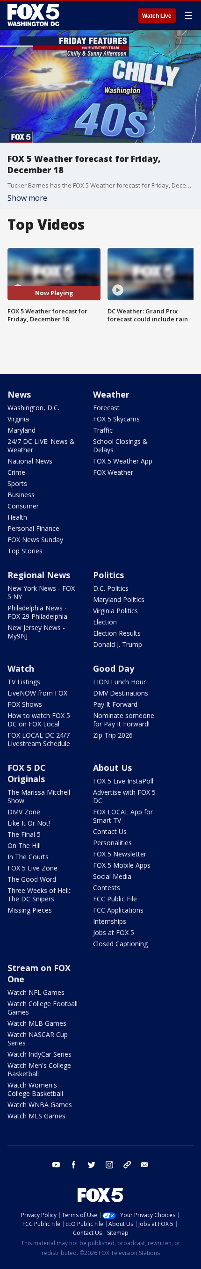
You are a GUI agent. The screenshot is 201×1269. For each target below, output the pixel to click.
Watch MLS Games (36, 1115)
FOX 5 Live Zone (32, 867)
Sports (17, 483)
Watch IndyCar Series (39, 1054)
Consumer (23, 505)
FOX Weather (113, 472)
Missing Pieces (29, 910)
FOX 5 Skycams (116, 418)
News (19, 394)
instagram (109, 1164)
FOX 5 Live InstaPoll (123, 780)
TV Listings (23, 681)
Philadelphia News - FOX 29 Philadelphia (37, 612)
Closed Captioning (120, 943)
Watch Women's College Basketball (35, 1089)
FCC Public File (115, 898)
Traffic (103, 430)
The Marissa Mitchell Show (38, 796)
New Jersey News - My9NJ (36, 631)
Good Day (113, 668)
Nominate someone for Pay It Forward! (123, 719)
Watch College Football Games (42, 1007)
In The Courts (28, 856)
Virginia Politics (115, 610)
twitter (91, 1164)
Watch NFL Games (36, 992)
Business (21, 494)
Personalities (112, 842)
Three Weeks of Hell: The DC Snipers (38, 894)
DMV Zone (23, 811)
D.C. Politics (111, 588)
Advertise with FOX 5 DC (124, 796)
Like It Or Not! (28, 823)
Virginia (18, 418)
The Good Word (31, 879)
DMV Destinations (120, 693)
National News (29, 461)
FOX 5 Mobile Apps (122, 865)
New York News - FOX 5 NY (41, 592)
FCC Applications (118, 910)
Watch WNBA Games (39, 1104)
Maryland (21, 430)
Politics (108, 574)
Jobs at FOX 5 (113, 932)
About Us (112, 767)
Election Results (117, 633)
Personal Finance (33, 528)
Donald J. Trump (117, 644)
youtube (56, 1164)
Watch (20, 668)
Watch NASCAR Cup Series (37, 1038)
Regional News (38, 574)
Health (17, 517)
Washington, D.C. (33, 407)
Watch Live (157, 16)
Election (105, 621)
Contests (106, 887)
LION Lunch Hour (119, 681)
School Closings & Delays (120, 445)
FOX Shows (24, 704)
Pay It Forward (115, 704)
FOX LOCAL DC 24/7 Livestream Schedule (38, 739)
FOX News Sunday (35, 539)
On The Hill (24, 845)
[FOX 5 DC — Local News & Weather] (34, 15)
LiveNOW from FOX (37, 693)
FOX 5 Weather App (122, 461)
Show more (27, 198)
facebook (73, 1164)
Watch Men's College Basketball (39, 1069)
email (144, 1164)
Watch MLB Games (36, 1023)
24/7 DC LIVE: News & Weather (41, 445)
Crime (16, 472)
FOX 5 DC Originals (26, 773)
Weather (111, 394)
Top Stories (25, 550)
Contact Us (110, 831)
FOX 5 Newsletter (119, 853)
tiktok (127, 1164)
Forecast (106, 407)
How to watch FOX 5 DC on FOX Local (38, 719)
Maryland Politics (118, 599)
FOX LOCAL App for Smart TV (123, 816)
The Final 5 (24, 834)
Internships (109, 921)
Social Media (112, 876)
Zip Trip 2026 (113, 735)
